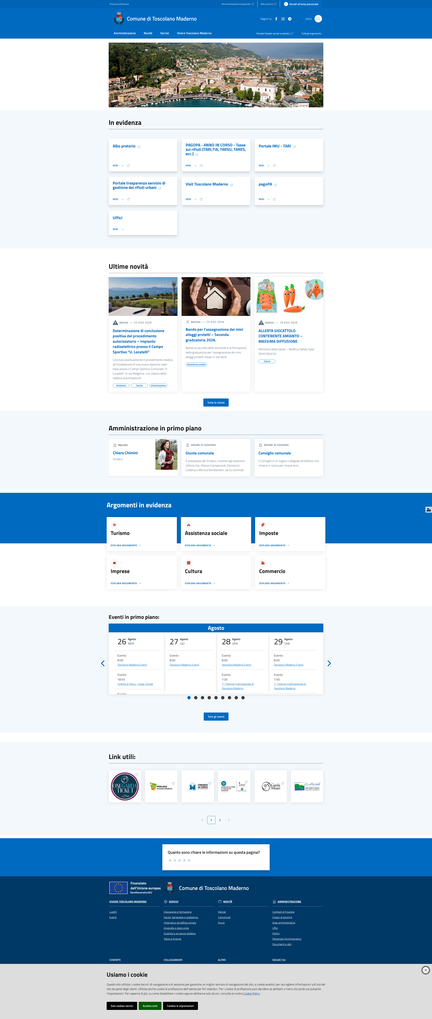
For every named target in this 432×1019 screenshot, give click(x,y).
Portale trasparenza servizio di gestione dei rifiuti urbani (139, 185)
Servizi (174, 902)
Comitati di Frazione (283, 912)
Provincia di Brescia (119, 4)
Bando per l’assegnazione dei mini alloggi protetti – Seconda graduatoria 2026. (214, 335)
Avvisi (221, 923)
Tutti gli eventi (216, 717)
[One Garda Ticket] (125, 786)
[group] (138, 663)
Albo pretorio (124, 146)
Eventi (113, 917)
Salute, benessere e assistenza (181, 917)
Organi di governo (282, 917)
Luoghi (113, 912)
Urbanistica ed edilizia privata (180, 923)
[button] (318, 19)
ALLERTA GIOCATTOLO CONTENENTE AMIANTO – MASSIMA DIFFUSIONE (280, 336)
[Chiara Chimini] (166, 454)
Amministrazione (289, 902)
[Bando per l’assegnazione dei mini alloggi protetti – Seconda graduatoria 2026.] (216, 296)
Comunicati (224, 917)
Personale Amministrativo (286, 939)
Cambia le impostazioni (180, 1006)
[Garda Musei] (270, 786)
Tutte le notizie (216, 402)
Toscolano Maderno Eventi (132, 665)
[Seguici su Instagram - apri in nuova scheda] (281, 19)
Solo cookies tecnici (122, 1006)
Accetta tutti (150, 1006)
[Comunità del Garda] (198, 786)
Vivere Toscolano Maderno (127, 902)
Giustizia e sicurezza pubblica (180, 933)
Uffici (117, 217)
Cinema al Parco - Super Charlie (135, 684)
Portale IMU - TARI (275, 146)
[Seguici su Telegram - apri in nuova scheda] (288, 19)
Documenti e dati (281, 944)
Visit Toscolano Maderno (207, 184)
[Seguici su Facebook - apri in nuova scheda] (275, 19)
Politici (276, 933)
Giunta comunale (200, 453)
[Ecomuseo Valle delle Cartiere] (307, 786)
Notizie (222, 912)
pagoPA (265, 184)
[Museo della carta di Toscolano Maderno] (234, 786)
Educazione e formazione (178, 912)
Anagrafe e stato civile (176, 928)
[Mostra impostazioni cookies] (428, 510)
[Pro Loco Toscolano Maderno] (161, 786)
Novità (227, 902)
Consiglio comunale (275, 453)
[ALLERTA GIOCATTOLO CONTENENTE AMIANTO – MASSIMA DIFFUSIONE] (288, 296)
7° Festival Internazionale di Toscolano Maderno (238, 686)
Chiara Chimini (125, 452)
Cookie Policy (251, 993)
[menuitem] (125, 33)
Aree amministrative (283, 923)
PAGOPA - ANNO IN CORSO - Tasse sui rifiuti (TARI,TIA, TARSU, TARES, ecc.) (216, 149)
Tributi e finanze (172, 939)
